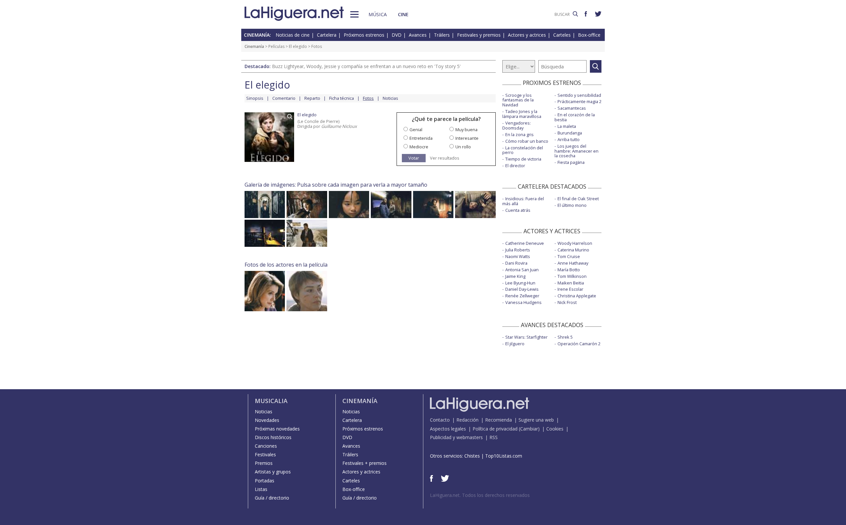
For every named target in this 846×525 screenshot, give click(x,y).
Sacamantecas (572, 108)
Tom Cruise (569, 256)
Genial (415, 129)
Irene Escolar (570, 289)
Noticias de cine (293, 35)
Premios (264, 463)
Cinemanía (254, 46)
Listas (261, 489)
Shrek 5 (565, 337)
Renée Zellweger (522, 296)
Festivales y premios (479, 35)
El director (515, 166)
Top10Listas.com (503, 456)
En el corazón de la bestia (575, 117)
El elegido (298, 46)
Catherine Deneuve (524, 243)
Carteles (562, 35)
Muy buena (466, 129)
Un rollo (463, 146)
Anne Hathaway (573, 263)
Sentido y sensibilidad (579, 95)
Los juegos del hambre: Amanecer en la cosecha (576, 151)
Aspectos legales (448, 429)
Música (377, 14)
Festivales (265, 454)
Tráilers (442, 35)
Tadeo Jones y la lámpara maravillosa (521, 113)
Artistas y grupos (273, 472)
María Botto (569, 270)
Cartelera (326, 35)
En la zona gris (519, 134)
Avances (418, 35)
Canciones (266, 446)
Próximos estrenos (364, 35)
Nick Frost (567, 302)
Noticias (390, 98)
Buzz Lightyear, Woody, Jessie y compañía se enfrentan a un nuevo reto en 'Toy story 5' (366, 66)
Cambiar (529, 429)
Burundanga (570, 133)
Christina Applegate (577, 296)
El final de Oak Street (578, 199)
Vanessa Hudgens (523, 302)
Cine (403, 14)
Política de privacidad (495, 429)
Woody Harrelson (575, 243)
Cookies (554, 429)
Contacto (440, 420)
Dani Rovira (516, 263)
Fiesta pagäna (571, 162)
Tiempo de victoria (523, 159)
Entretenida (421, 138)
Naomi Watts (517, 256)
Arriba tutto (569, 139)
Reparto (312, 98)
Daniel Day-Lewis (522, 289)
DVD (397, 35)
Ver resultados (444, 158)
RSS (493, 437)
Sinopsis (254, 98)
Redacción (467, 420)
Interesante (467, 138)
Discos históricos (273, 437)
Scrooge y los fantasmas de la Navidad (518, 100)
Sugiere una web (536, 420)
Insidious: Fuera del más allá (523, 201)
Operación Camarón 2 (579, 344)
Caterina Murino (573, 250)
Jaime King (515, 276)
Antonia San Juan (522, 270)
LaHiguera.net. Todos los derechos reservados (480, 495)
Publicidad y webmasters (456, 437)
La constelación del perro (522, 150)
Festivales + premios (364, 463)
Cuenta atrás (517, 210)
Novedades (267, 420)
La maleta (567, 126)
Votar (413, 158)
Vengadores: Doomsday (516, 125)
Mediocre (418, 146)
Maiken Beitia (571, 283)
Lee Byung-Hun (520, 283)
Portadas (264, 480)
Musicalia (271, 401)
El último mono (572, 205)
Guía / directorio (272, 498)
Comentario (283, 98)
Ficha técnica (341, 98)
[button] (354, 14)
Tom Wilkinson (572, 276)
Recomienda (498, 420)
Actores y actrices (527, 35)
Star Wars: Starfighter (526, 337)
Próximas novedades (277, 429)
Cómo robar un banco (526, 141)
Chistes (472, 456)
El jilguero (514, 344)
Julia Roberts (517, 250)
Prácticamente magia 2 (579, 101)
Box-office (589, 35)
